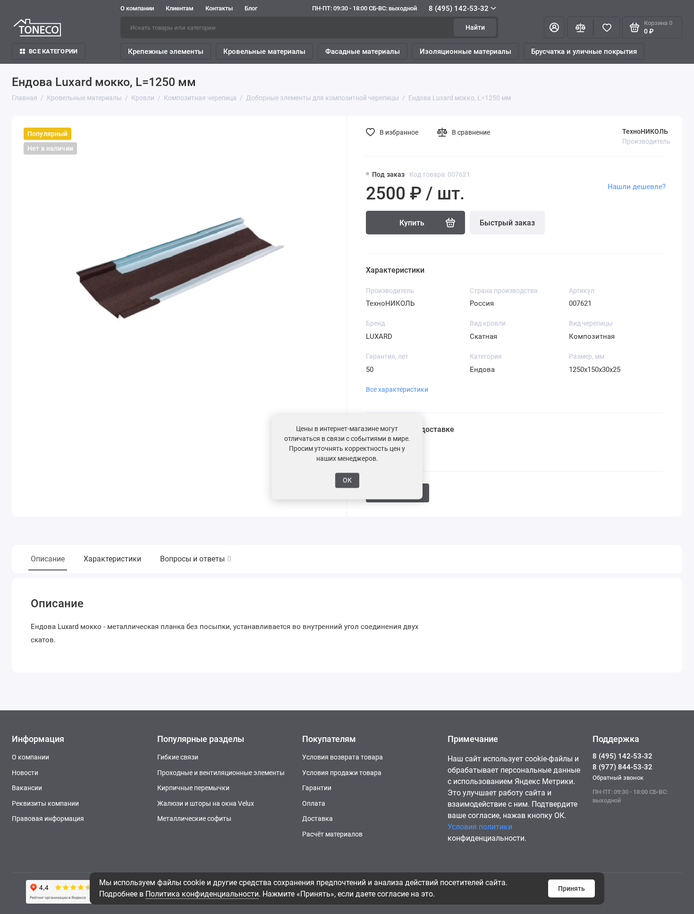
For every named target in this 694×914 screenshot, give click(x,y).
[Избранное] (606, 27)
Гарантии (316, 788)
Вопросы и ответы (194, 558)
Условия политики (480, 826)
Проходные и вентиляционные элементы (221, 772)
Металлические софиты (194, 818)
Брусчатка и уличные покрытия (584, 51)
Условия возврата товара (342, 757)
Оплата (313, 803)
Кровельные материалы (264, 51)
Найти (475, 27)
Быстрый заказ (507, 222)
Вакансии (27, 788)
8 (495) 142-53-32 (400, 8)
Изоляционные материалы (465, 51)
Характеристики (112, 558)
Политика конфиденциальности (202, 893)
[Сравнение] (580, 27)
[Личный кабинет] (554, 27)
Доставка (317, 818)
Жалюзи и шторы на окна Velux (205, 803)
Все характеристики (397, 389)
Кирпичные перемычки (193, 788)
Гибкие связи (177, 757)
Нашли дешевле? (637, 186)
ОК (347, 480)
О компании (137, 8)
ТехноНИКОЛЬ (645, 131)
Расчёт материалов (332, 834)
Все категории (53, 51)
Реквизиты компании (45, 803)
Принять (571, 888)
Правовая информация (48, 818)
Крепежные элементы (165, 51)
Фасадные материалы (362, 51)
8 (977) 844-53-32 (622, 767)
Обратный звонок (617, 777)
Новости (25, 772)
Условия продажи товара (341, 772)
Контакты (219, 8)
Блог (251, 8)
